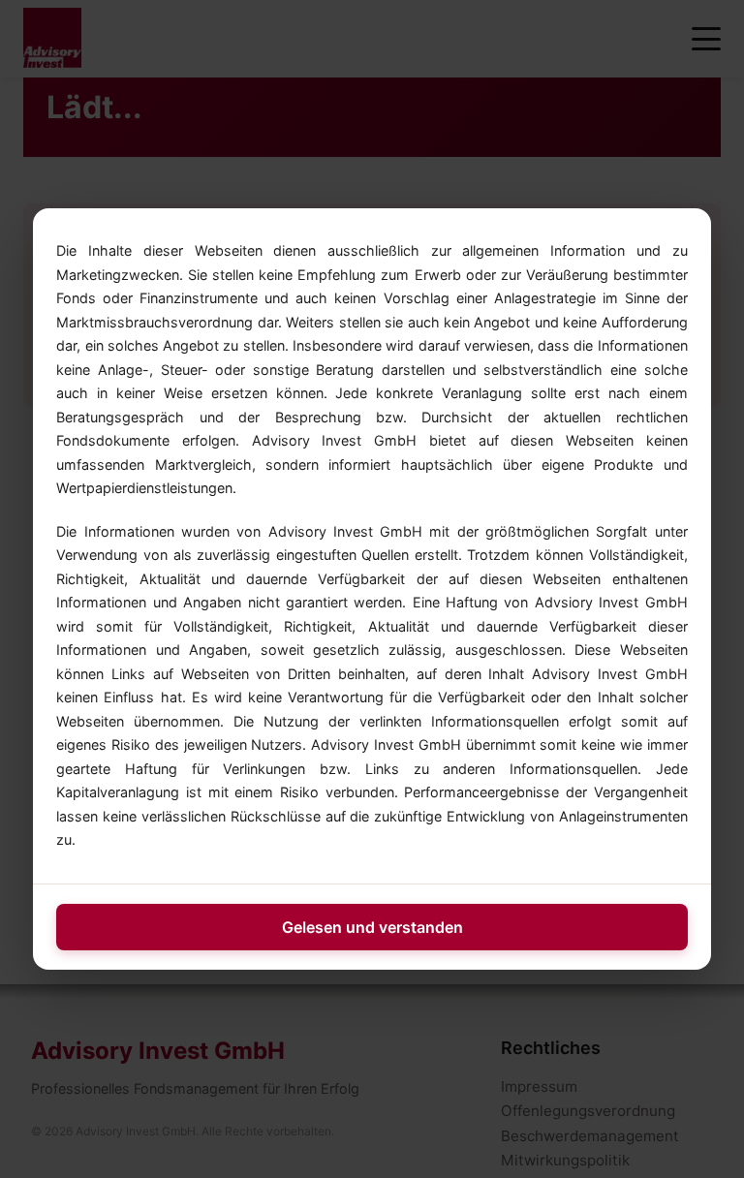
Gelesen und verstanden (372, 927)
